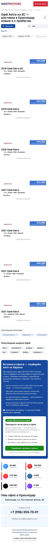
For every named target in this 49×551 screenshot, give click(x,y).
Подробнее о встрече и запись (24, 448)
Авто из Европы (21, 10)
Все (4, 31)
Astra (38, 10)
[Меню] (6, 548)
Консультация (40, 4)
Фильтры (9, 26)
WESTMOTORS (7, 10)
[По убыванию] (29, 26)
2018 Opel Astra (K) (12, 68)
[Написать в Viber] (21, 523)
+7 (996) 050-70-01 (24, 512)
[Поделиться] (45, 17)
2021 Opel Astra (10, 190)
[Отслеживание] (30, 548)
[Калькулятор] (18, 548)
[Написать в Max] (34, 523)
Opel (30, 10)
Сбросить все (41, 36)
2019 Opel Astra (10, 109)
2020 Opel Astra (10, 149)
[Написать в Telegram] (15, 523)
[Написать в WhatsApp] (28, 523)
